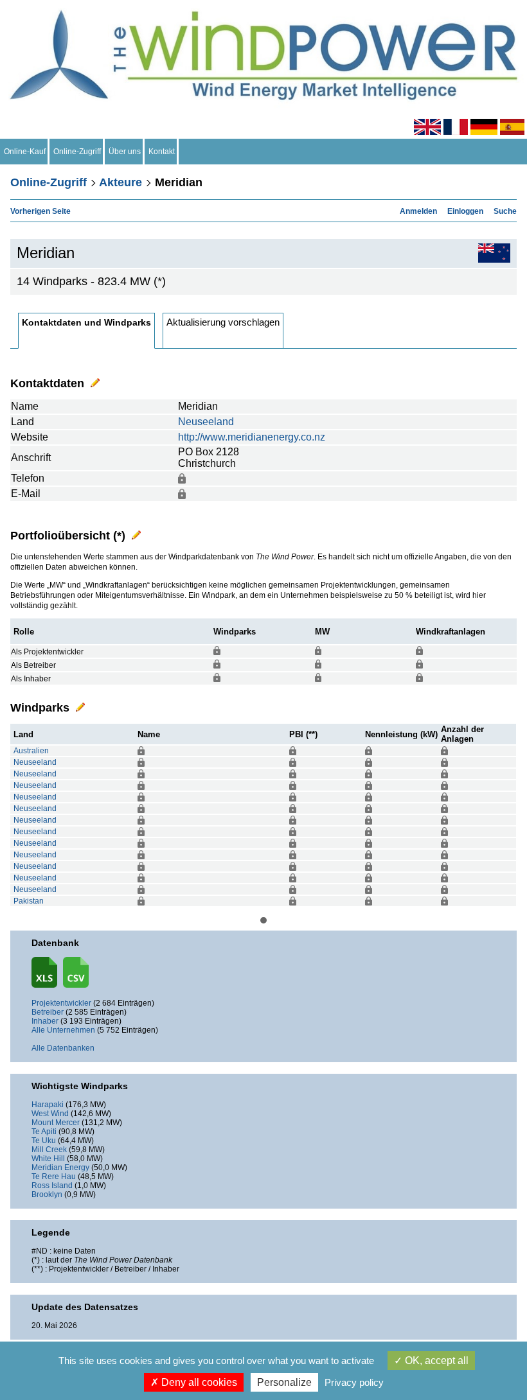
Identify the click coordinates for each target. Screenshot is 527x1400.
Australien (31, 750)
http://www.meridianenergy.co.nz (251, 437)
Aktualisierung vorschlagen (223, 322)
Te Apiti (44, 1131)
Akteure (120, 182)
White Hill (48, 1158)
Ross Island (52, 1185)
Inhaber (44, 1021)
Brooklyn (46, 1194)
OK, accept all (435, 1360)
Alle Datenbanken (62, 1048)
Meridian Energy (60, 1167)
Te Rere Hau (53, 1176)
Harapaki (47, 1104)
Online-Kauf (24, 151)
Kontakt (162, 151)
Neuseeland (206, 421)
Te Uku (43, 1140)
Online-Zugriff (77, 151)
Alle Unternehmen (63, 1030)
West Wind (50, 1113)
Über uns (125, 151)
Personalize (284, 1382)
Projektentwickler (61, 1003)
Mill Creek (49, 1149)
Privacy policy (354, 1382)
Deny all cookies (198, 1382)
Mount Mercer (55, 1122)
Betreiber (47, 1012)
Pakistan (28, 901)
